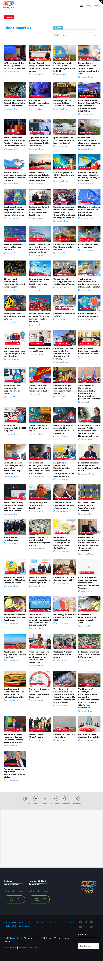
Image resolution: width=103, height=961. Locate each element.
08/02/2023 (84, 474)
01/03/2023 (34, 255)
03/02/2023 (9, 543)
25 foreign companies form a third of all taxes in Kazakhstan (89, 654)
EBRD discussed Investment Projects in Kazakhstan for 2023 (89, 351)
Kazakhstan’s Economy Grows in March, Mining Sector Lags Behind (15, 103)
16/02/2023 (34, 394)
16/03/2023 (83, 149)
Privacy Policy (10, 947)
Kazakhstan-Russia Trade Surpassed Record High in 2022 (38, 388)
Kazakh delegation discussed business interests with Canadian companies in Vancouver (89, 582)
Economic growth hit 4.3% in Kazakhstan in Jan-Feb (63, 175)
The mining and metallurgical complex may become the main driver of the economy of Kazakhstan (39, 468)
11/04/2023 (59, 74)
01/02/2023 (59, 551)
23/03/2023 (59, 146)
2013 (8, 926)
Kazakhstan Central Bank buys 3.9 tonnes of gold (39, 428)
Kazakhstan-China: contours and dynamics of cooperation (64, 505)
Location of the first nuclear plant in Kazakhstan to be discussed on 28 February (63, 353)
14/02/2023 (59, 437)
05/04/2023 (9, 109)
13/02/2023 (84, 439)
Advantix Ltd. (17, 938)
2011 (21, 926)
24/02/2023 (34, 290)
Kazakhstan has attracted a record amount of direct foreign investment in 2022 (88, 68)
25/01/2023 (9, 660)
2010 (27, 926)
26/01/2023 (9, 623)
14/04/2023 (9, 72)
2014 (70, 922)
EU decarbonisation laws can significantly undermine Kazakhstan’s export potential (14, 468)
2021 (31, 922)
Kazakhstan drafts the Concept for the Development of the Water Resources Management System (89, 430)
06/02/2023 (9, 514)
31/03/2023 (34, 109)
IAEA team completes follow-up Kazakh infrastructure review (14, 66)
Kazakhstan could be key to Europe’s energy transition (15, 654)
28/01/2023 (34, 586)
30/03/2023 (84, 114)
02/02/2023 (34, 549)
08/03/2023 (34, 218)
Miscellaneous (12, 58)
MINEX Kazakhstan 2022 (15, 922)
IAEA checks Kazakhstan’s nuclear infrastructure (39, 103)
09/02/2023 (59, 479)
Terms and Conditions (28, 947)
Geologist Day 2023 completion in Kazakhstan (38, 505)
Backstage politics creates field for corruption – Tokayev (63, 103)
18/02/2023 (9, 359)
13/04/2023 (34, 74)
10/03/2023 (9, 218)
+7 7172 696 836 (15, 899)
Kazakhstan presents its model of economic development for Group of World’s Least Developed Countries (64, 212)
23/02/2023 (59, 288)
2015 (64, 922)
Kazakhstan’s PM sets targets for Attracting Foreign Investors (14, 580)
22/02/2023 (84, 290)
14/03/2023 (84, 184)
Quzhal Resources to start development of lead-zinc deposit (63, 140)
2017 (51, 922)
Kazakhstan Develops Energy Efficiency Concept (14, 247)
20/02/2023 (84, 320)
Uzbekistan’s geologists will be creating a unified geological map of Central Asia (61, 542)
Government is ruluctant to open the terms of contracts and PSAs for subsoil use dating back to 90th (40, 620)
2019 (37, 922)
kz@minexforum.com (13, 891)
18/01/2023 (9, 780)
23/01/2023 (84, 660)
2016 (57, 922)
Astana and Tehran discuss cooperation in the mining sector (39, 580)
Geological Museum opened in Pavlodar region (62, 654)
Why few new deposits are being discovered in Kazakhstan (15, 617)
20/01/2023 (59, 706)
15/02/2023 (84, 402)
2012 (14, 926)
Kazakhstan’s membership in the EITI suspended (15, 428)
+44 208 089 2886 (40, 899)
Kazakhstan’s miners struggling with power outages (14, 316)
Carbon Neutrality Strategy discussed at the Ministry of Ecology (64, 281)
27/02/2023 (84, 250)
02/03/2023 (9, 253)
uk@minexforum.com (38, 891)
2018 (44, 922)
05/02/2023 (59, 511)
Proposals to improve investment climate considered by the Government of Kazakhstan (39, 657)
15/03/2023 (9, 184)
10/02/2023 (34, 477)
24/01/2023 (34, 666)
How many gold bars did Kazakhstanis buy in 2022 (64, 617)
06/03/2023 (84, 218)
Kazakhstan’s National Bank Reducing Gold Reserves (64, 247)
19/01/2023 (83, 711)
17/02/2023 (59, 362)
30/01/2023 (84, 554)
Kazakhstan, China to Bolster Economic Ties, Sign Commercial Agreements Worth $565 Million (89, 105)
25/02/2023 (9, 290)
